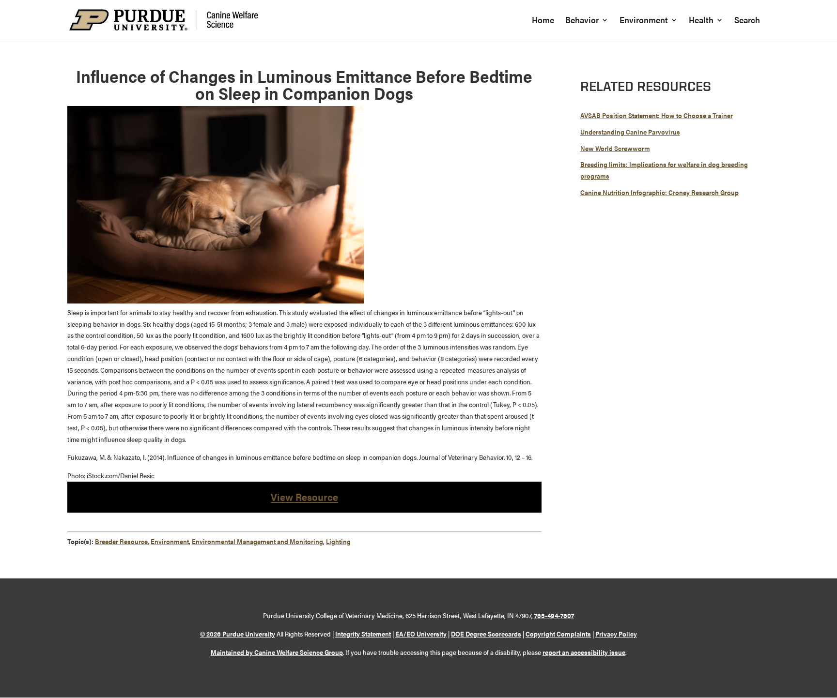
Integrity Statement (363, 633)
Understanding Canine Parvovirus (630, 132)
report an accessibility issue (583, 652)
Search (747, 21)
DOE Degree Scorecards (486, 633)
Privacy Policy (616, 633)
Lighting (338, 541)
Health (701, 21)
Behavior (582, 21)
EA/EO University (421, 633)
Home (543, 21)
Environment (644, 21)
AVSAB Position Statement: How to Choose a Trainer (656, 115)
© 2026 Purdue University (237, 633)
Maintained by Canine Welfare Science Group (277, 652)
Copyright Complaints (558, 633)
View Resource (304, 496)
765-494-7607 (554, 615)
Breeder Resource (121, 541)
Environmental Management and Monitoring (257, 541)
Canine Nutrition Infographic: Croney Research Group (659, 192)
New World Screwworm (615, 148)
